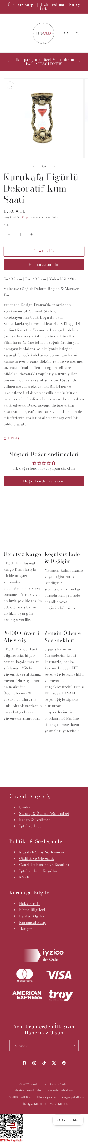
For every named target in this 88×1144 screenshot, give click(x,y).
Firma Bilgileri (32, 909)
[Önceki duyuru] (9, 62)
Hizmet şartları (47, 1097)
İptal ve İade (30, 826)
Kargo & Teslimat (34, 819)
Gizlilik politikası (20, 1097)
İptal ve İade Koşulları (39, 871)
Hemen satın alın (44, 264)
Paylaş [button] (13, 438)
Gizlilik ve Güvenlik (36, 858)
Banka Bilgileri (32, 916)
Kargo (26, 217)
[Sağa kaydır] (54, 166)
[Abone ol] (73, 1045)
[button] (9, 33)
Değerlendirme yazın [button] (44, 481)
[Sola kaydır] (34, 166)
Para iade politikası (59, 1090)
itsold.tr (36, 1084)
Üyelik (25, 807)
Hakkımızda (29, 903)
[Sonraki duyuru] (79, 62)
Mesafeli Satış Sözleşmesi (41, 852)
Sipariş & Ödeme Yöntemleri (44, 813)
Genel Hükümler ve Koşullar (44, 864)
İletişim (26, 928)
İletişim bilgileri (34, 1104)
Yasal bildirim (59, 1104)
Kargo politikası (72, 1097)
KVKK (24, 877)
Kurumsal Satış (32, 922)
